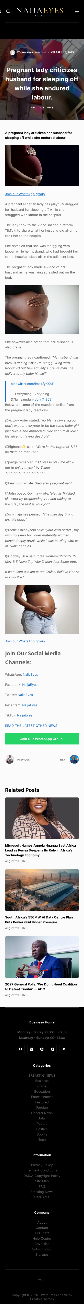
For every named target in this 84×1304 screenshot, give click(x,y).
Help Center (42, 1238)
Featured (42, 1102)
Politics (42, 1129)
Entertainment (42, 1097)
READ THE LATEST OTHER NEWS (31, 726)
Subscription (42, 1249)
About (42, 1222)
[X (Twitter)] (31, 1049)
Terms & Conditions (42, 1170)
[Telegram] (63, 1049)
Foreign (42, 1107)
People (42, 1123)
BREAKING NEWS (42, 1075)
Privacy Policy (42, 1165)
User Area (42, 1197)
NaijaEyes (30, 674)
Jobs (42, 1118)
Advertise (41, 1244)
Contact (42, 1228)
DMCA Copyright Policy (41, 1176)
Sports (42, 1134)
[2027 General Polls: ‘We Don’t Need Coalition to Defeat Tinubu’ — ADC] (42, 957)
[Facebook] (20, 1049)
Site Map (42, 1181)
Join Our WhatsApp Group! (42, 739)
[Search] (8, 11)
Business (42, 1081)
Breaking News (41, 1192)
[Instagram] (42, 1049)
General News (42, 1113)
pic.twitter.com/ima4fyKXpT (32, 384)
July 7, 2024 (44, 399)
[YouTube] (53, 1049)
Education (42, 1091)
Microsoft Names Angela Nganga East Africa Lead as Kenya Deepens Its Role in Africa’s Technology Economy (40, 850)
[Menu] (77, 11)
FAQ (42, 1186)
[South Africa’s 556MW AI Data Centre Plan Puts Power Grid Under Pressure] (42, 890)
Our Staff (42, 1233)
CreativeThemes (42, 1299)
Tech (42, 1140)
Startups (42, 1254)
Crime (41, 1086)
